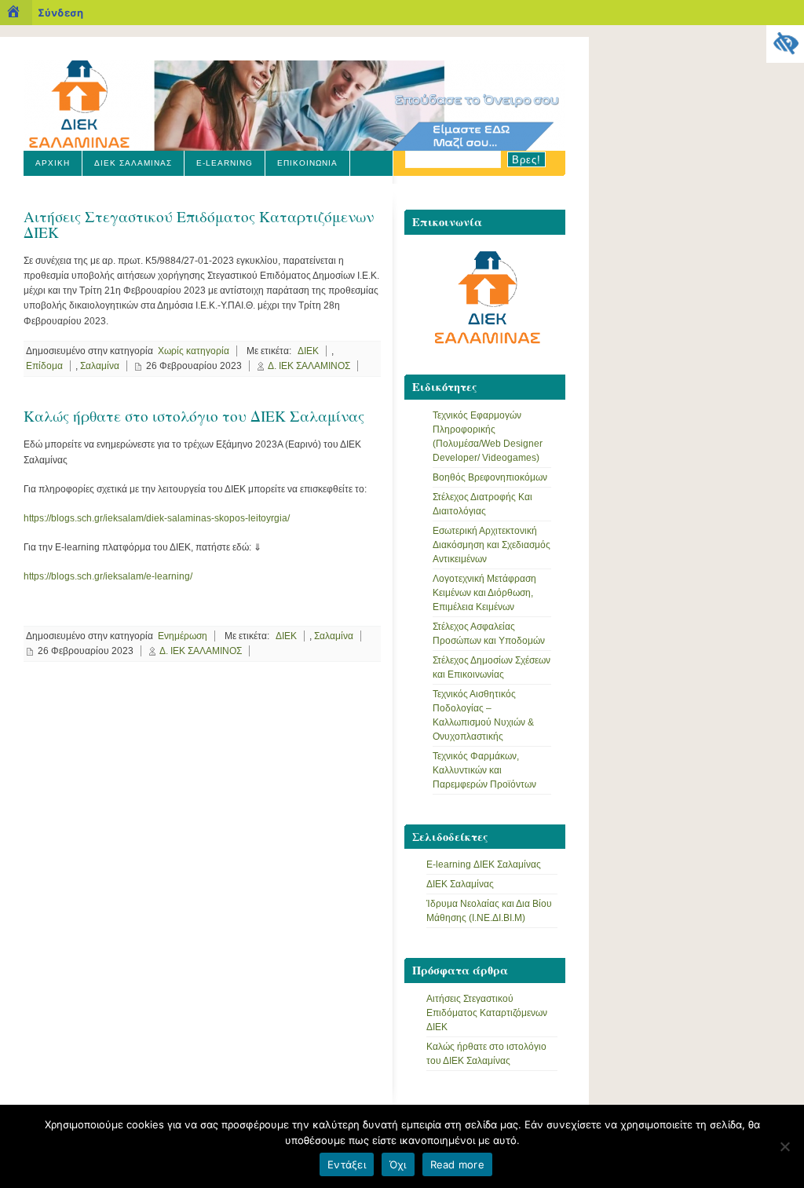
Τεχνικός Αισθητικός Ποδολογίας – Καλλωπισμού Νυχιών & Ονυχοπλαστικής (483, 715)
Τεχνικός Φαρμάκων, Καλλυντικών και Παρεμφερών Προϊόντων (484, 770)
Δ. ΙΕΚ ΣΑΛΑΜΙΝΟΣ (309, 365)
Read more (457, 1164)
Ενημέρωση (182, 636)
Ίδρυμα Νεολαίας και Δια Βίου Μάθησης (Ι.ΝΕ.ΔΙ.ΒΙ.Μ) (489, 910)
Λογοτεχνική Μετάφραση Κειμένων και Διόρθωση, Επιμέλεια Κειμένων (484, 592)
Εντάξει (346, 1164)
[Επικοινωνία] (484, 301)
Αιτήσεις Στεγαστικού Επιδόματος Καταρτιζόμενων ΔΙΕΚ (199, 224)
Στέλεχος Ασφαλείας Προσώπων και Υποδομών (489, 633)
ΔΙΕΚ (308, 350)
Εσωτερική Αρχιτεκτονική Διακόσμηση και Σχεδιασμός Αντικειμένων (491, 545)
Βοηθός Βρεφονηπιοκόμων (490, 477)
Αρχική (52, 163)
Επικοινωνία (307, 163)
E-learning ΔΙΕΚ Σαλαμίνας (483, 864)
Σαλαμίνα (99, 365)
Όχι (398, 1164)
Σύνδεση (60, 12)
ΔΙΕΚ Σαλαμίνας (133, 163)
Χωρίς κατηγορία (193, 350)
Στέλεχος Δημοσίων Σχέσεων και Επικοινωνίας (491, 667)
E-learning (224, 163)
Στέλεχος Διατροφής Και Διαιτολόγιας (482, 504)
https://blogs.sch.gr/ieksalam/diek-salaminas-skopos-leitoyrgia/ (157, 518)
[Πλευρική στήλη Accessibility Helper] (785, 44)
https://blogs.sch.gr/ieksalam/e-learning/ (108, 576)
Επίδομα (44, 365)
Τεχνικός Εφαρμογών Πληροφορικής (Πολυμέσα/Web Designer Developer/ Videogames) (488, 436)
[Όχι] (784, 1146)
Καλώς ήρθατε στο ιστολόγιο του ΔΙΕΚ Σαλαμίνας (194, 416)
